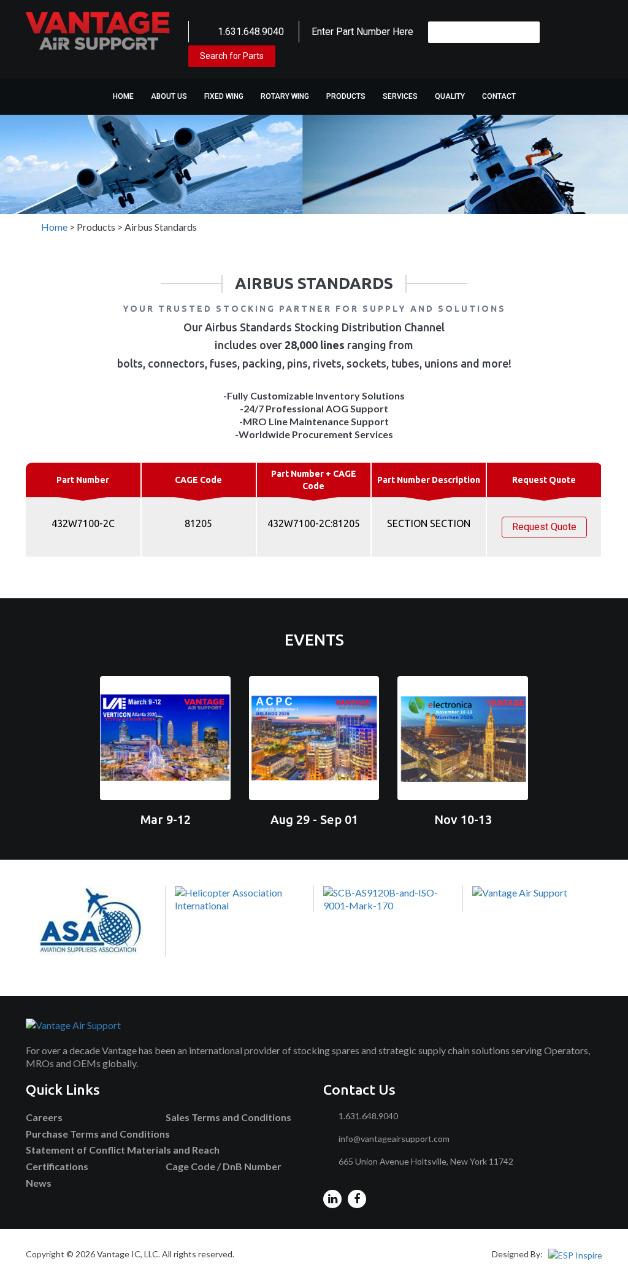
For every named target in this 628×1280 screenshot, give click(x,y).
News (39, 1183)
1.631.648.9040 (251, 31)
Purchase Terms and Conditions (98, 1133)
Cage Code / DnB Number (223, 1166)
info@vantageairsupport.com (394, 1138)
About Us (169, 96)
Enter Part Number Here (362, 31)
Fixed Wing (223, 96)
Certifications (57, 1166)
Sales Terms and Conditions (228, 1117)
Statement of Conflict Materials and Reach (123, 1149)
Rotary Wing (285, 96)
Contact (499, 96)
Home (123, 96)
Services (400, 96)
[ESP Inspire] (575, 1254)
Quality (450, 96)
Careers (44, 1117)
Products (346, 96)
